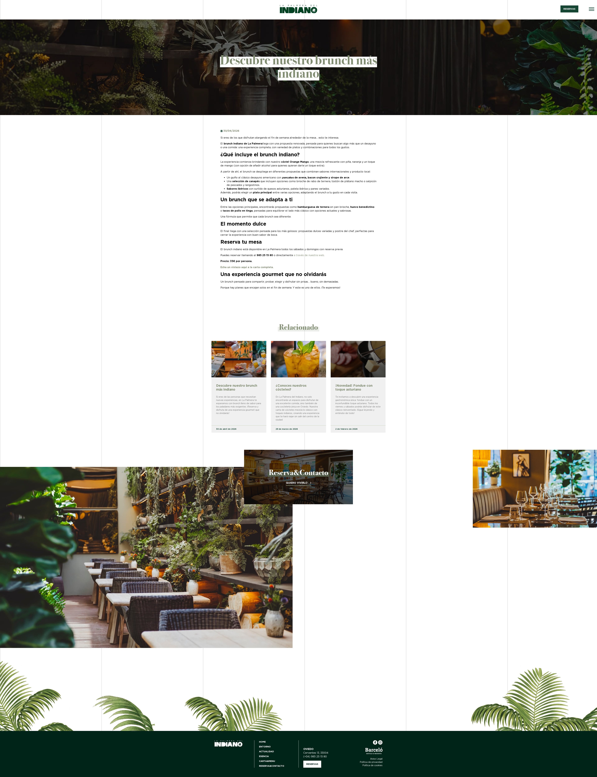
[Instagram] (380, 742)
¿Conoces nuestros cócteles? (291, 387)
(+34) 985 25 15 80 (315, 756)
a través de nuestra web (309, 255)
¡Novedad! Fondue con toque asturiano (354, 387)
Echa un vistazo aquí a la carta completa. (246, 267)
